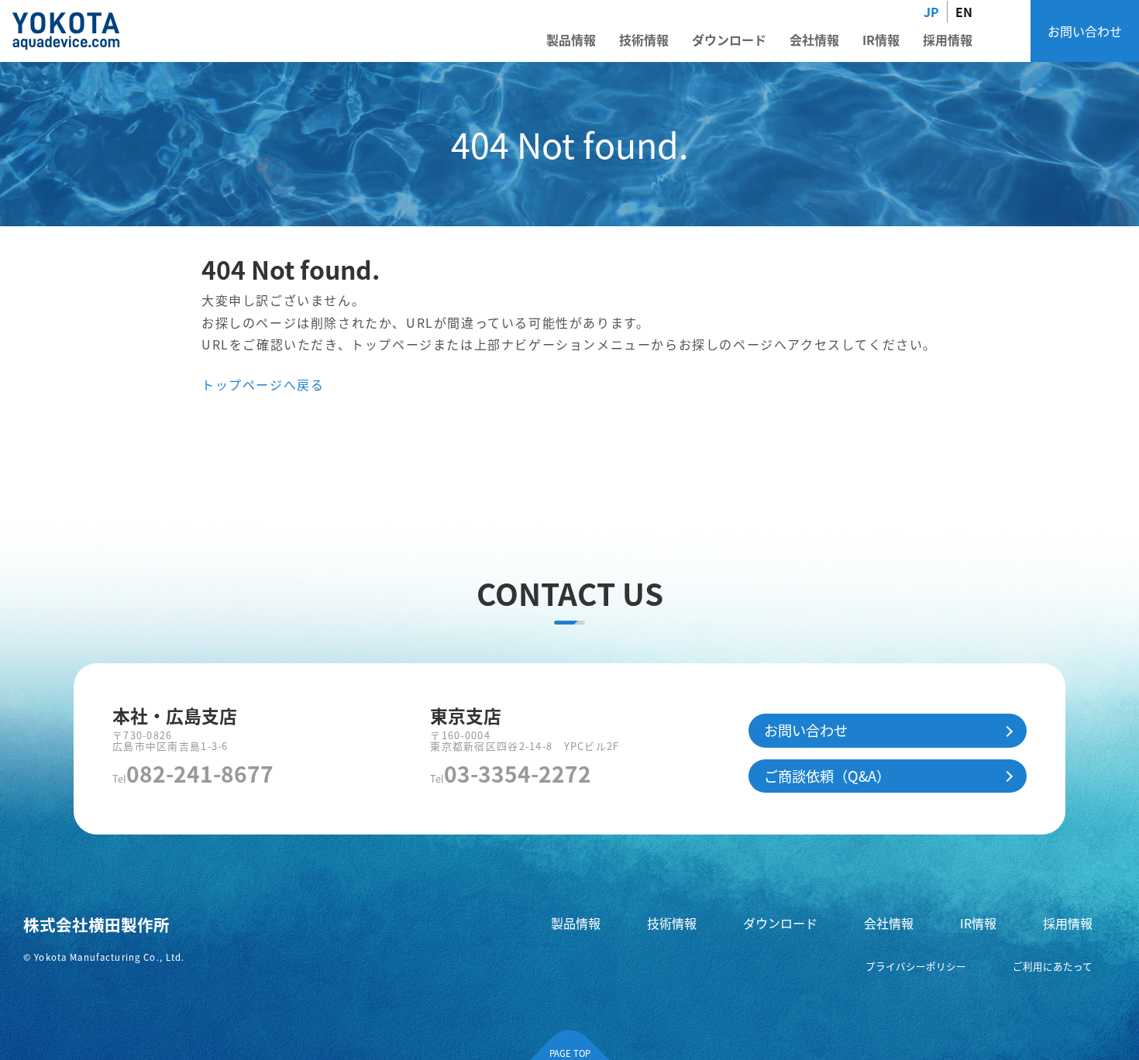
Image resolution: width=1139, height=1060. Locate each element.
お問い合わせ (1085, 31)
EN (963, 11)
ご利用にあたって (1053, 965)
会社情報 (814, 39)
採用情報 (947, 39)
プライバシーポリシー (915, 965)
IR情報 (881, 39)
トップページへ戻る (262, 384)
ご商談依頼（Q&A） (827, 776)
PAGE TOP (569, 1053)
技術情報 (644, 39)
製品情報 (571, 39)
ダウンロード (729, 39)
